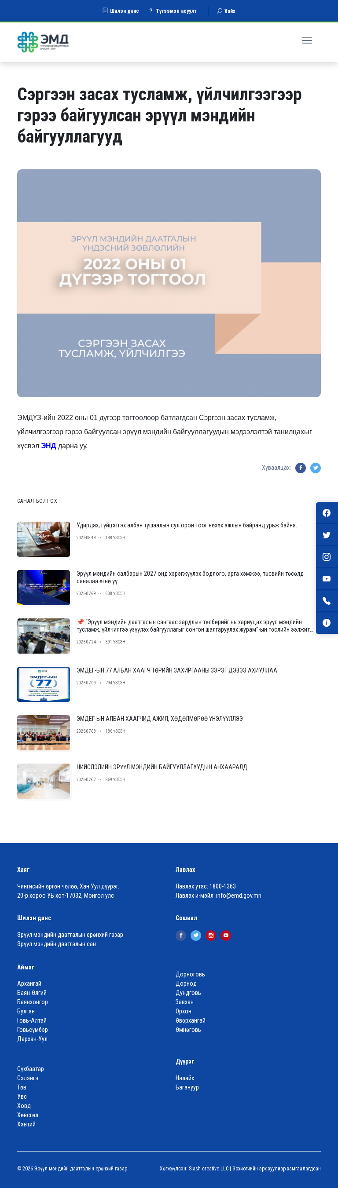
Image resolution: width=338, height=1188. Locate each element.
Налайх (185, 1078)
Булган (26, 1011)
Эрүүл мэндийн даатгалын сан (56, 943)
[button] (308, 39)
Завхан (185, 1001)
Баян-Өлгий (32, 992)
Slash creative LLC (208, 1169)
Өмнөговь (188, 1029)
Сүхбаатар (30, 1068)
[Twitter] (196, 935)
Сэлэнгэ (27, 1078)
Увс (22, 1096)
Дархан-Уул (32, 1038)
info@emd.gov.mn (238, 895)
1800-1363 (222, 886)
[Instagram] (211, 935)
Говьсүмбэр (32, 1029)
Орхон (183, 1011)
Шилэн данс (124, 11)
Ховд (24, 1105)
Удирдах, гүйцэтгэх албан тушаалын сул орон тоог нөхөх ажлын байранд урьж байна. (187, 525)
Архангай (29, 983)
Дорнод (186, 983)
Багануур (187, 1087)
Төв (21, 1087)
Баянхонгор (32, 1001)
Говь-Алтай (32, 1020)
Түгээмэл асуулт (176, 11)
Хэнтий (26, 1124)
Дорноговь (190, 974)
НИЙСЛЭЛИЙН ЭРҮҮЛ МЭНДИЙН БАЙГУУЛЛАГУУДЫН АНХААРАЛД (162, 767)
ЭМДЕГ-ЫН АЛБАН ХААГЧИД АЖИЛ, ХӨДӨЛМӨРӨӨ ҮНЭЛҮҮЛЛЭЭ (160, 718)
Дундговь (188, 992)
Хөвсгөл (27, 1115)
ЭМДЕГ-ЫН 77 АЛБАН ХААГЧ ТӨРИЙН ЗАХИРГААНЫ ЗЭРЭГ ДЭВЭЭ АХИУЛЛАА (177, 670)
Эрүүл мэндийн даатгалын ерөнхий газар (70, 934)
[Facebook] (181, 935)
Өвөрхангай (191, 1020)
